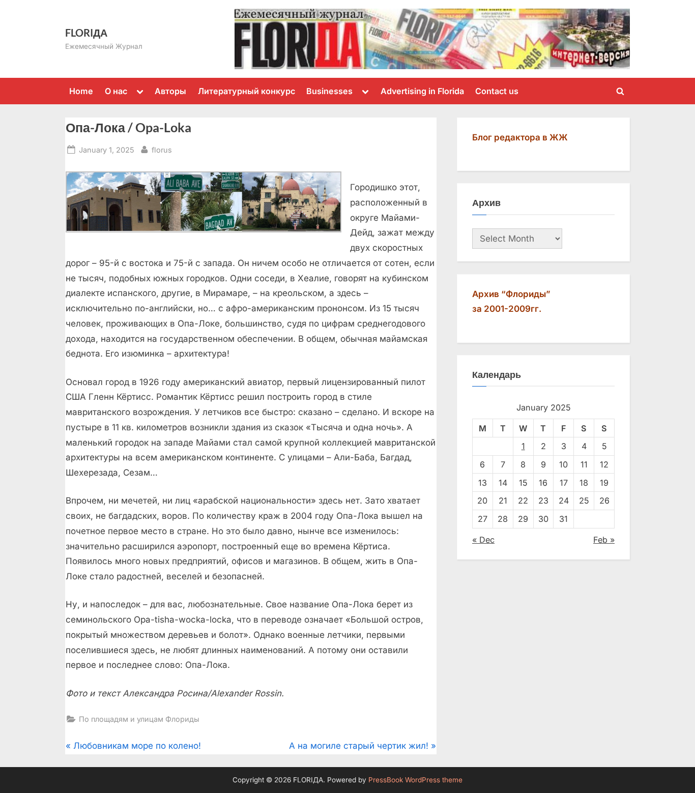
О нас (116, 91)
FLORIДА (86, 32)
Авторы (170, 91)
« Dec (483, 540)
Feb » (604, 540)
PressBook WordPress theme (415, 780)
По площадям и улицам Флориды (139, 719)
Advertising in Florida (422, 91)
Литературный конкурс (246, 91)
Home (81, 91)
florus (162, 149)
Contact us (496, 91)
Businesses (329, 91)
